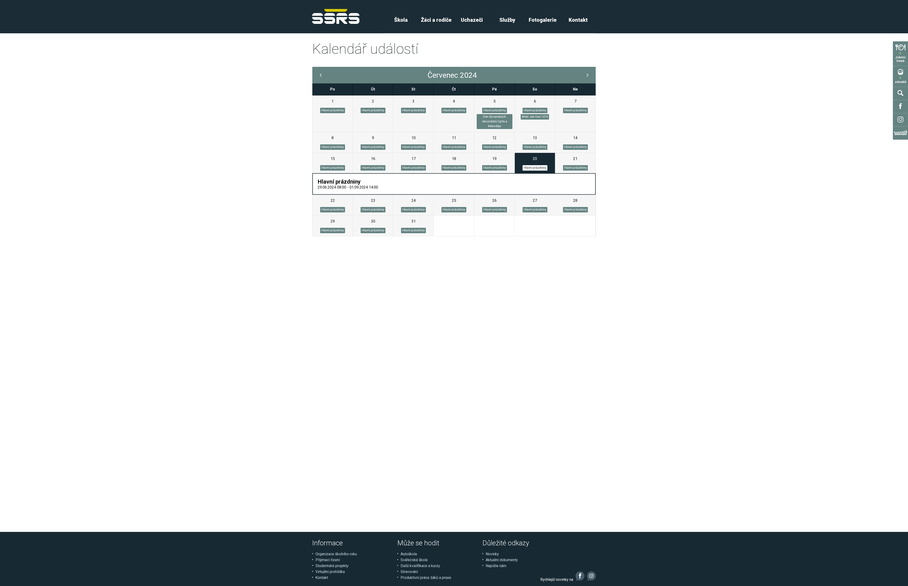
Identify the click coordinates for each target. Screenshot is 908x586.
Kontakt (578, 20)
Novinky (492, 554)
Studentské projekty (332, 566)
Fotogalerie (543, 20)
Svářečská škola (414, 560)
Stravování (409, 571)
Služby (507, 20)
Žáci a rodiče (436, 20)
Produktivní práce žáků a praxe (426, 577)
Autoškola (409, 554)
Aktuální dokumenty (502, 560)
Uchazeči (472, 20)
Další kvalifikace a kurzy (420, 566)
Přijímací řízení (327, 560)
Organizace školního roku (336, 554)
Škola (401, 20)
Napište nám (496, 566)
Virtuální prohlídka (330, 571)
